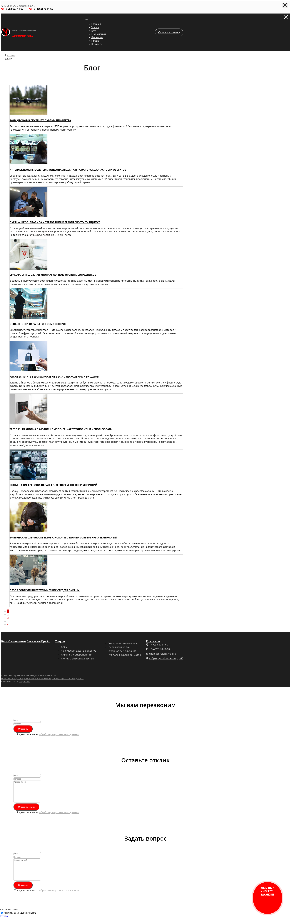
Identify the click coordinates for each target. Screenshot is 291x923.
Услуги (95, 27)
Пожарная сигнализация (122, 643)
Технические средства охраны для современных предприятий (53, 485)
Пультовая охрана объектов (124, 655)
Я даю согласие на (48, 734)
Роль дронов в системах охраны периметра (40, 120)
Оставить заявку (169, 32)
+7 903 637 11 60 (13, 8)
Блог (94, 30)
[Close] (285, 5)
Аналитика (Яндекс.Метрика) (20, 912)
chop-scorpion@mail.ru (162, 653)
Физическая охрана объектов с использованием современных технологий (63, 537)
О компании (98, 34)
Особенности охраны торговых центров (38, 324)
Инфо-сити (24, 681)
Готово (4, 916)
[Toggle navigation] (86, 19)
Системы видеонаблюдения (77, 658)
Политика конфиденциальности (18, 678)
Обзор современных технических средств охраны (45, 590)
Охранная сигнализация (121, 651)
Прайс (95, 40)
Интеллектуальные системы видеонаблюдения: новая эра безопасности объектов (68, 169)
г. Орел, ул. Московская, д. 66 (19, 5)
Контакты (96, 44)
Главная (96, 24)
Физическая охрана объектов (78, 650)
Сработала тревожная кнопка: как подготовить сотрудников (53, 274)
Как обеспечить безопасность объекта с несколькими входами (54, 376)
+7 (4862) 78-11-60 (42, 8)
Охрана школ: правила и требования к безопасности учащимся (55, 222)
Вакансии (97, 37)
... (8, 621)
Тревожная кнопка (118, 647)
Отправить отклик (26, 807)
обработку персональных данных (59, 734)
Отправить (23, 729)
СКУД (64, 646)
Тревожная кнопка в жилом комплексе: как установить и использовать (61, 429)
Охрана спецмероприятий (76, 654)
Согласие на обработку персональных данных (59, 678)
